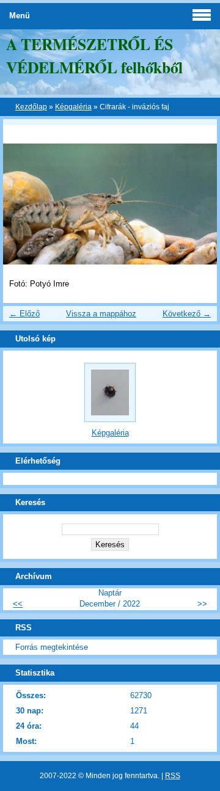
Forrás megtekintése (51, 647)
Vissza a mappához (101, 313)
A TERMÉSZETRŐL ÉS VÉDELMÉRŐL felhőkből (94, 55)
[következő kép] (200, 395)
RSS (172, 775)
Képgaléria (73, 107)
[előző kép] (20, 395)
